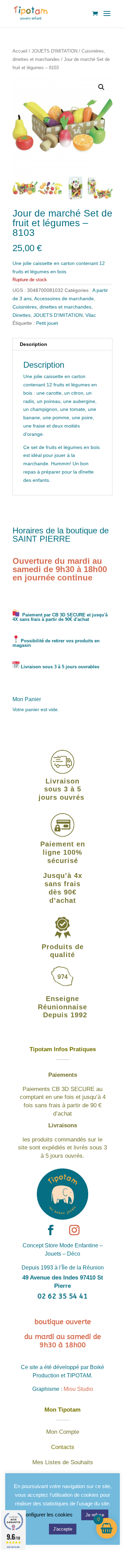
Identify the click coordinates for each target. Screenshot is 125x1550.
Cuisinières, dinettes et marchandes (51, 307)
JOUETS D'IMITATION (54, 51)
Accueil (19, 51)
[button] (101, 87)
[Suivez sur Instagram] (74, 1230)
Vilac (90, 315)
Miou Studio (78, 1389)
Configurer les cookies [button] (47, 1514)
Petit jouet (47, 323)
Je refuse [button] (94, 1514)
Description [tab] (33, 344)
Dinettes (21, 315)
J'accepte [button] (62, 1529)
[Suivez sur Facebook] (50, 1230)
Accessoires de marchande (64, 298)
